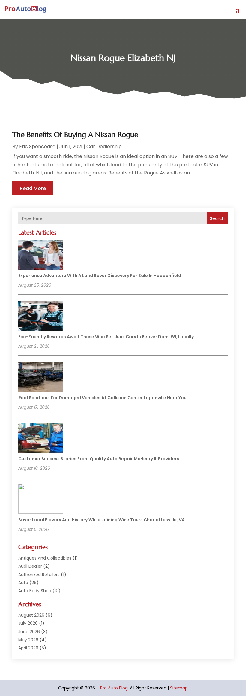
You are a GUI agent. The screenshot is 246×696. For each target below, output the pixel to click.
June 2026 (29, 632)
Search (217, 218)
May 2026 (28, 640)
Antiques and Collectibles (44, 558)
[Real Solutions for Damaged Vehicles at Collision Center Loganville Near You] (40, 377)
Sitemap (179, 688)
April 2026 (28, 648)
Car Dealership (104, 146)
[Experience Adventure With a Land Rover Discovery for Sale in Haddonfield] (40, 255)
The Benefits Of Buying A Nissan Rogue (75, 134)
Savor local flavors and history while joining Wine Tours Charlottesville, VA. (102, 520)
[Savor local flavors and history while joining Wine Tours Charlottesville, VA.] (40, 500)
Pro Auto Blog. (114, 688)
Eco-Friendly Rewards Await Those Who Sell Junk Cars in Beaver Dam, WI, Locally (106, 337)
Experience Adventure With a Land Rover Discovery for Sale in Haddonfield (99, 276)
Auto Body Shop (34, 591)
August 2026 (31, 615)
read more (33, 188)
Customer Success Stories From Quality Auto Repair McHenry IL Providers (98, 459)
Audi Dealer (30, 566)
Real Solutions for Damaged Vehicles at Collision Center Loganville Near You (102, 398)
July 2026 (28, 623)
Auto (23, 583)
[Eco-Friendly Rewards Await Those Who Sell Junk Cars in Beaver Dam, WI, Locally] (40, 316)
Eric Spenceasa (37, 146)
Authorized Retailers (39, 575)
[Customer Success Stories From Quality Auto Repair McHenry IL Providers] (40, 439)
